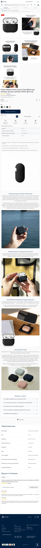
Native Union (10, 97)
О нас (3, 526)
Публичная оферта (17, 528)
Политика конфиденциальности (20, 529)
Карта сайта (4, 528)
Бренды (3, 529)
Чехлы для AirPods (14, 10)
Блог (3, 525)
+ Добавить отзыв (33, 487)
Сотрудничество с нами (6, 531)
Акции (15, 525)
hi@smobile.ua (29, 527)
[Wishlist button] (37, 100)
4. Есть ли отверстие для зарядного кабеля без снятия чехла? (17, 409)
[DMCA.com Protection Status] (37, 544)
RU (38, 1)
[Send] (17, 116)
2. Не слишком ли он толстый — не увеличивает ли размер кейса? (18, 402)
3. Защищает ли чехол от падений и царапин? (14, 406)
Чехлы (9, 10)
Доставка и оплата (17, 526)
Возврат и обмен (17, 531)
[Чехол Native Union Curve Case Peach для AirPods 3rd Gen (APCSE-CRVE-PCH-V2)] (10, 107)
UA (36, 1)
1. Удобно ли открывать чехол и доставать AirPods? (15, 399)
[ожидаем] (4, 107)
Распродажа (21, 419)
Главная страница (4, 10)
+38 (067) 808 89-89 (6, 534)
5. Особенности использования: (11, 413)
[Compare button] (39, 100)
